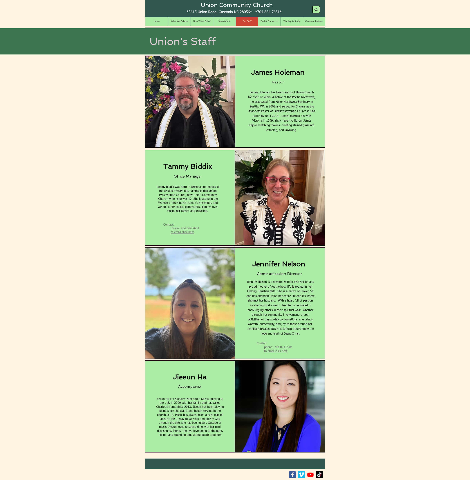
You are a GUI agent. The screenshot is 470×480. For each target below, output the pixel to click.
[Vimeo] (301, 474)
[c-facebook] (292, 474)
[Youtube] (310, 474)
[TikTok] (319, 474)
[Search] (316, 9)
